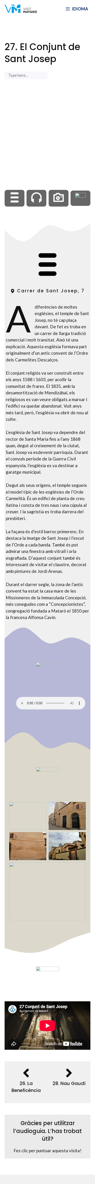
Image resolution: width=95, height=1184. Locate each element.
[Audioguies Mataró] (21, 8)
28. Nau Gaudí (69, 1083)
